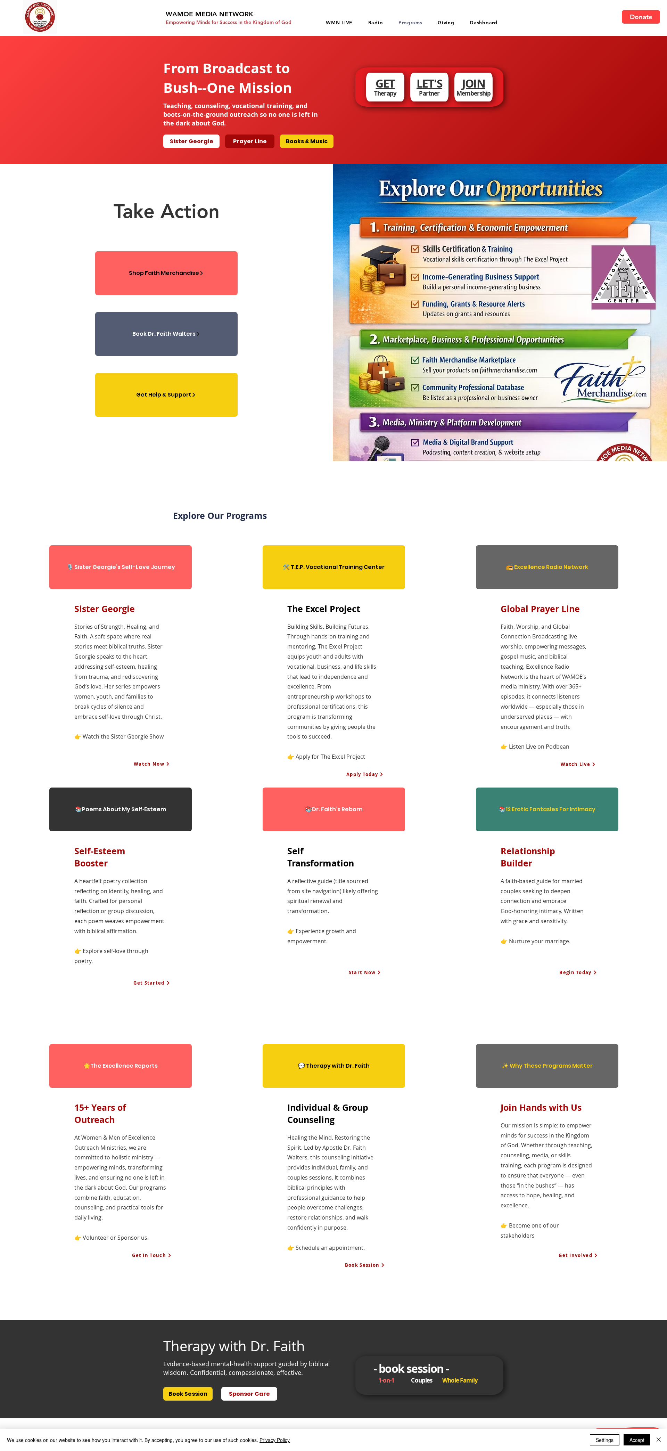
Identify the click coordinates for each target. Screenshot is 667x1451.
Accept (636, 1439)
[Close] (658, 1439)
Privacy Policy (275, 1439)
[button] (446, 22)
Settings (605, 1439)
